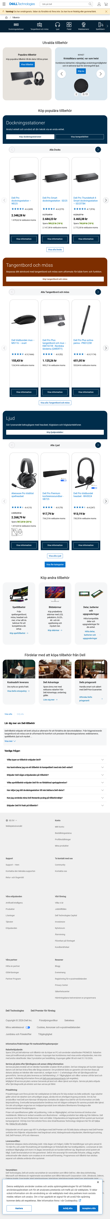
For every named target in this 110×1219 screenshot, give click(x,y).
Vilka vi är (59, 903)
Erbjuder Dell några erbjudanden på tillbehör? (28, 775)
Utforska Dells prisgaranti (85, 699)
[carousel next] (100, 74)
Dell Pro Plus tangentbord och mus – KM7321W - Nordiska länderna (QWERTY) (54, 344)
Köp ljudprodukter (55, 432)
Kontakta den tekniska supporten (20, 871)
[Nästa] (106, 200)
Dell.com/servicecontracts (54, 1078)
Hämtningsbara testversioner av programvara (75, 998)
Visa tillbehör (27, 64)
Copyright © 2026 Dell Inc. (19, 1020)
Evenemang (60, 972)
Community (60, 865)
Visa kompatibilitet (79, 137)
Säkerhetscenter (62, 991)
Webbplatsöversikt (14, 826)
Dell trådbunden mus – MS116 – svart (23, 341)
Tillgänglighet (45, 1034)
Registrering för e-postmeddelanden (71, 979)
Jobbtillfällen (60, 909)
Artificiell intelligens (14, 903)
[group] (81, 73)
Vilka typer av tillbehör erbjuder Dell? (24, 760)
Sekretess (69, 1020)
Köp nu (81, 71)
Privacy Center (61, 985)
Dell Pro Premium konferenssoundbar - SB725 (53, 496)
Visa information (24, 239)
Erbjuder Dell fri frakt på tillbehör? (22, 805)
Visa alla (8, 714)
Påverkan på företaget (65, 941)
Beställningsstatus (63, 833)
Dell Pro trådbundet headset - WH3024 (83, 495)
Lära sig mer (49, 700)
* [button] (80, 692)
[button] (99, 4)
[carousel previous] (61, 74)
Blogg (57, 966)
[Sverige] (7, 18)
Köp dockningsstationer (30, 137)
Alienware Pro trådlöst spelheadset (22, 495)
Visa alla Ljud (55, 556)
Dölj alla (20, 714)
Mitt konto (59, 827)
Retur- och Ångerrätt (15, 877)
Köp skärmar (53, 630)
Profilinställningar (63, 839)
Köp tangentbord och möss (55, 279)
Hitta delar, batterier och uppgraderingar (90, 635)
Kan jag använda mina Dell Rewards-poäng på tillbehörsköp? (35, 798)
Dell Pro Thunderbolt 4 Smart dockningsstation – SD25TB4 (85, 200)
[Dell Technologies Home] (22, 4)
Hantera (19, 1208)
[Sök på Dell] (90, 4)
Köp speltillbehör (17, 633)
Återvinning (60, 934)
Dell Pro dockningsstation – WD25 (21, 200)
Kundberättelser (62, 947)
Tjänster (9, 922)
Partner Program (13, 979)
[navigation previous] (12, 149)
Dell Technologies (15, 1010)
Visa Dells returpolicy (17, 691)
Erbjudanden (11, 928)
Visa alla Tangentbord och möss (55, 403)
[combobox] (66, 4)
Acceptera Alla (89, 1208)
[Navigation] (4, 4)
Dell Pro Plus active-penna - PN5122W (83, 341)
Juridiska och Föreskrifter (18, 1034)
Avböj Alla (67, 1208)
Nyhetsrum (60, 928)
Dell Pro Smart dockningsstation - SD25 (55, 199)
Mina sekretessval (15, 1027)
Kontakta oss (61, 871)
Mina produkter (62, 846)
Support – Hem (12, 865)
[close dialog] (106, 11)
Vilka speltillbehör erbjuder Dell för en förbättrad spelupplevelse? (37, 782)
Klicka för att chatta (18, 1124)
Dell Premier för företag (43, 1010)
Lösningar (10, 915)
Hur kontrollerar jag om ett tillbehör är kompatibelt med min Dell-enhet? (40, 767)
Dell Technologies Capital (66, 915)
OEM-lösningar (12, 972)
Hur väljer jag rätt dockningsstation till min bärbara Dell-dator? (36, 790)
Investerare (60, 922)
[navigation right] (107, 26)
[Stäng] (98, 1182)
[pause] (76, 94)
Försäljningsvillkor (48, 1020)
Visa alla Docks (55, 249)
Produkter (10, 909)
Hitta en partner (13, 966)
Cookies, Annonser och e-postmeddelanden (58, 1027)
